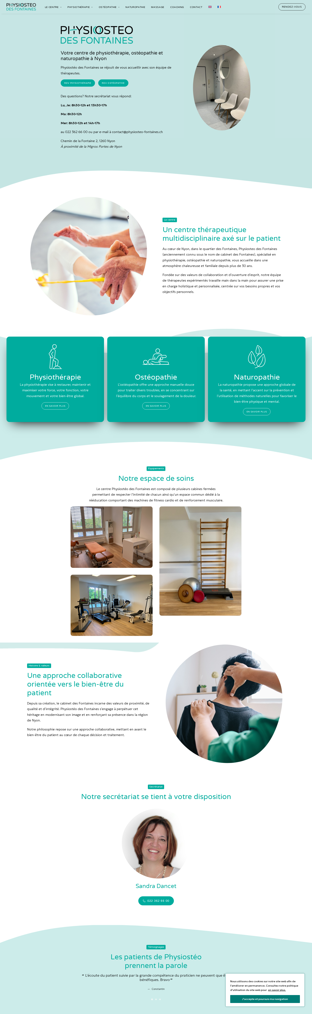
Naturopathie (135, 7)
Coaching (177, 7)
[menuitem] (53, 7)
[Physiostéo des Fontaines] (21, 6)
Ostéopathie (108, 7)
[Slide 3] (160, 999)
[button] (292, 6)
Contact (196, 7)
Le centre (52, 7)
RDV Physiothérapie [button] (77, 83)
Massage (157, 7)
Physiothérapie (79, 7)
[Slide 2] (156, 999)
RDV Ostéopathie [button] (113, 83)
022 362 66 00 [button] (158, 900)
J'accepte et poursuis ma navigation (265, 999)
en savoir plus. (277, 990)
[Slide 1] (152, 999)
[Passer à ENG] (210, 7)
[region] (265, 990)
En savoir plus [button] (55, 406)
